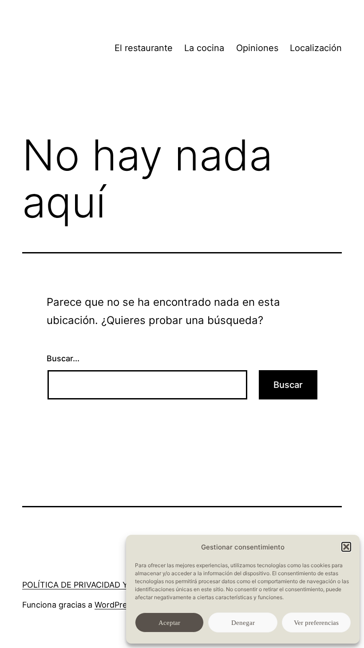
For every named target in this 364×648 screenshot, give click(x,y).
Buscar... (63, 358)
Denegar (243, 622)
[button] (346, 546)
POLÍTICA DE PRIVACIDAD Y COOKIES (94, 584)
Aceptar (169, 622)
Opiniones (257, 48)
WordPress (115, 604)
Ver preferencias (316, 622)
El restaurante (144, 48)
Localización (316, 48)
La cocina (204, 48)
